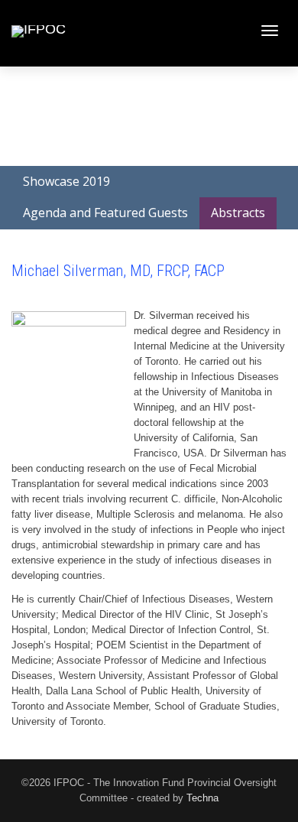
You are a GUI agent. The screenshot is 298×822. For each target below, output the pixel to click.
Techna (202, 798)
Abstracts (238, 212)
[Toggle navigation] (270, 31)
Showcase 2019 (66, 181)
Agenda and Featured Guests (105, 212)
